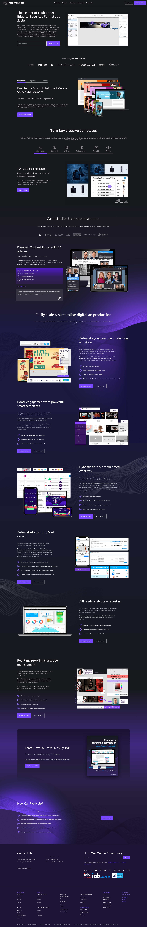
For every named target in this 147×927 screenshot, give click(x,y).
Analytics (39, 910)
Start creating (86, 386)
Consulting (82, 902)
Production (82, 897)
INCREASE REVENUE (25, 114)
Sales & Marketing (21, 915)
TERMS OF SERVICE (45, 924)
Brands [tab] (45, 81)
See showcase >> (21, 286)
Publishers (19, 897)
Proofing (82, 915)
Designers (19, 910)
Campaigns (39, 915)
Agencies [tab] (33, 81)
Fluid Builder (40, 897)
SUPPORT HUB (107, 902)
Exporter (39, 899)
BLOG (104, 894)
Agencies (19, 899)
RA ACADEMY (107, 897)
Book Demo (140, 3)
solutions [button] (57, 3)
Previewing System (84, 912)
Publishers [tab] (21, 81)
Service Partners (64, 909)
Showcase (72, 3)
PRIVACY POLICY (32, 924)
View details (100, 386)
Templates (62, 898)
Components (63, 901)
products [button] (64, 3)
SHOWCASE (106, 899)
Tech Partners (63, 912)
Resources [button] (81, 3)
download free (32, 766)
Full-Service (89, 3)
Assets (61, 906)
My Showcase (83, 909)
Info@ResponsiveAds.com (24, 868)
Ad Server (39, 902)
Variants (39, 912)
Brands (19, 902)
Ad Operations (20, 912)
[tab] (40, 148)
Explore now (53, 43)
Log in (129, 3)
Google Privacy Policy (113, 862)
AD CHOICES (20, 924)
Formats (62, 904)
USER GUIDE (106, 907)
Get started (23, 190)
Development (20, 918)
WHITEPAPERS (107, 905)
